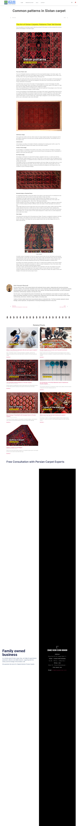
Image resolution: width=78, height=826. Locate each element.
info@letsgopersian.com (59, 670)
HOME (22, 2)
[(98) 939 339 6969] (57, 647)
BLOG (37, 2)
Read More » (8, 357)
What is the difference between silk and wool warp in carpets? (21, 350)
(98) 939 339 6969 (57, 650)
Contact (43, 2)
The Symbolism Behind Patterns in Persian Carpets (19, 382)
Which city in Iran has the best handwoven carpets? (52, 415)
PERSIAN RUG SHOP (29, 2)
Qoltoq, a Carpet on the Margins (14, 447)
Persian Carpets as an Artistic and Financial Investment (53, 350)
